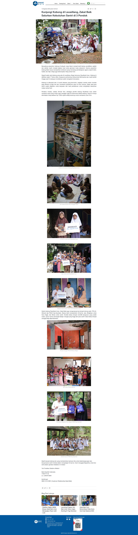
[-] (67, 519)
